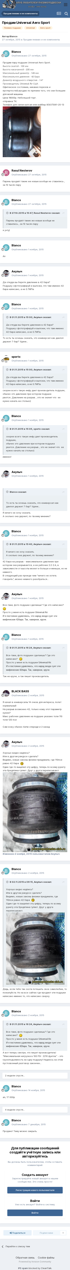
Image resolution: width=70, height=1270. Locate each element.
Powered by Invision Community (35, 1261)
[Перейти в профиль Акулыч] (6, 273)
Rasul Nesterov (22, 170)
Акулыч (17, 271)
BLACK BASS (20, 691)
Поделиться (18, 1232)
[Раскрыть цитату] (7, 213)
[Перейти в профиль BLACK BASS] (6, 693)
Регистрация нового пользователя (35, 1190)
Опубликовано (29, 55)
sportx (16, 356)
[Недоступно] (22, 131)
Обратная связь (25, 1257)
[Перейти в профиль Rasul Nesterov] (6, 172)
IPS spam (23, 1268)
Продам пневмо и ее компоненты (41, 39)
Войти (35, 1212)
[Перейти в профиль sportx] (6, 358)
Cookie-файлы (46, 1257)
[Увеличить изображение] (4, 608)
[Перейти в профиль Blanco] (6, 53)
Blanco (13, 36)
